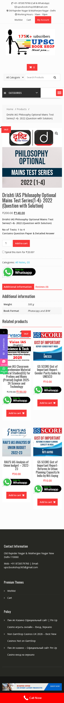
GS (28, 262)
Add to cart (21, 243)
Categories (15, 93)
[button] (59, 92)
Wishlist (19, 19)
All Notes (20, 262)
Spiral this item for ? (19, 252)
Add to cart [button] (15, 413)
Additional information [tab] (18, 286)
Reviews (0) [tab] (41, 286)
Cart (29, 19)
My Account (43, 19)
